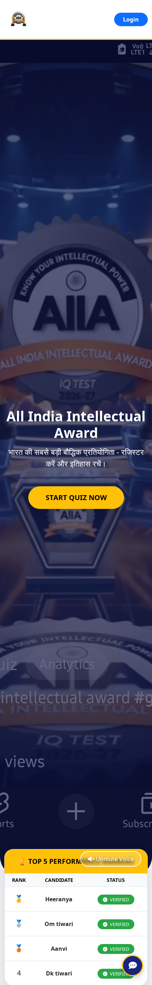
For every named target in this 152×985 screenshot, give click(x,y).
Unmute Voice (114, 859)
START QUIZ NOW (76, 497)
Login (131, 19)
